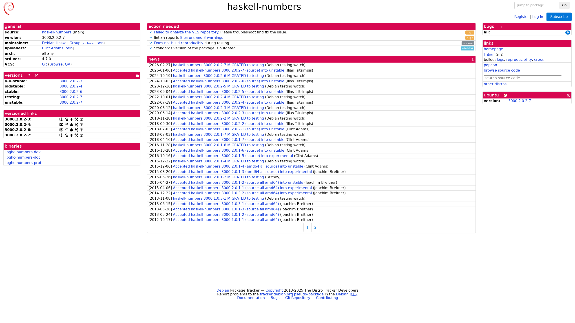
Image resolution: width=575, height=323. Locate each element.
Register (521, 16)
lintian (489, 54)
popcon (490, 65)
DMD (100, 43)
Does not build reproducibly (178, 43)
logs (500, 59)
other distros (495, 84)
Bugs (275, 298)
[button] (151, 32)
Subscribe (559, 17)
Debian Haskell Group (61, 43)
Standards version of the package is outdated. (313, 48)
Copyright (274, 290)
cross (539, 59)
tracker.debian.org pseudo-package (292, 294)
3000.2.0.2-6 (71, 91)
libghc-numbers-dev (22, 152)
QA (67, 64)
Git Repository (297, 298)
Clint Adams (52, 48)
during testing (313, 43)
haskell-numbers (56, 32)
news (154, 59)
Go (564, 5)
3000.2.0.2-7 (71, 97)
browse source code (502, 70)
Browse (56, 64)
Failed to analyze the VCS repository (186, 32)
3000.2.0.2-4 (71, 86)
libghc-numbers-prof (23, 163)
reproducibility (519, 59)
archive (88, 43)
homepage (493, 49)
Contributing (327, 298)
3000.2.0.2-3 (71, 81)
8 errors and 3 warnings (201, 37)
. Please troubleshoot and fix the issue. (313, 32)
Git (44, 64)
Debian (223, 290)
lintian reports (313, 38)
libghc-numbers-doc (22, 157)
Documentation (251, 298)
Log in (537, 16)
